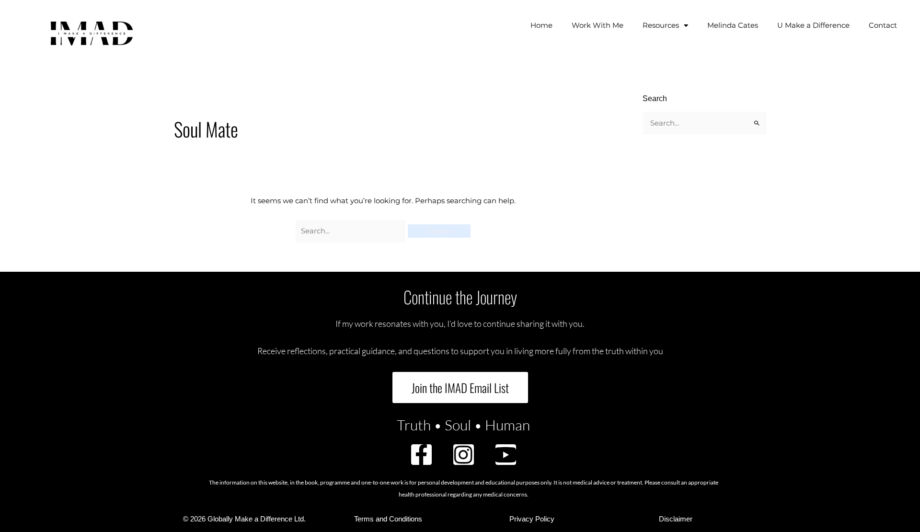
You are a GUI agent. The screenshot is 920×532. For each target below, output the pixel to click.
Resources (661, 25)
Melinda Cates (732, 25)
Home (541, 25)
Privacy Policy (531, 519)
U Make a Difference (813, 25)
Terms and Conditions (388, 519)
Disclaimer (675, 519)
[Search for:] (351, 230)
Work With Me (597, 25)
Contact (883, 25)
